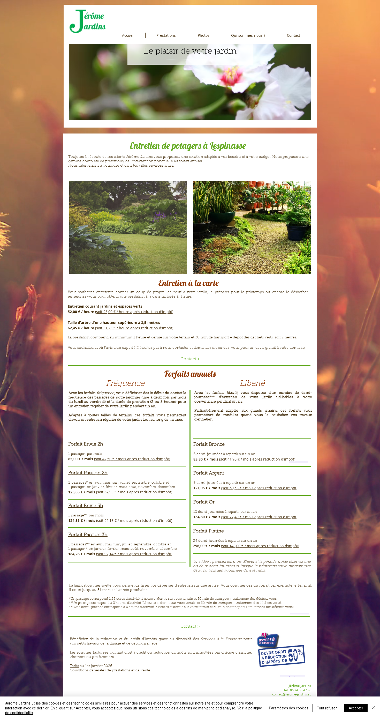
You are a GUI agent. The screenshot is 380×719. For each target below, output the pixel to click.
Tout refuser (327, 707)
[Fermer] (374, 708)
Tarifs (74, 666)
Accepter (356, 707)
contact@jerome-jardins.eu (291, 694)
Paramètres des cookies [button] (288, 707)
